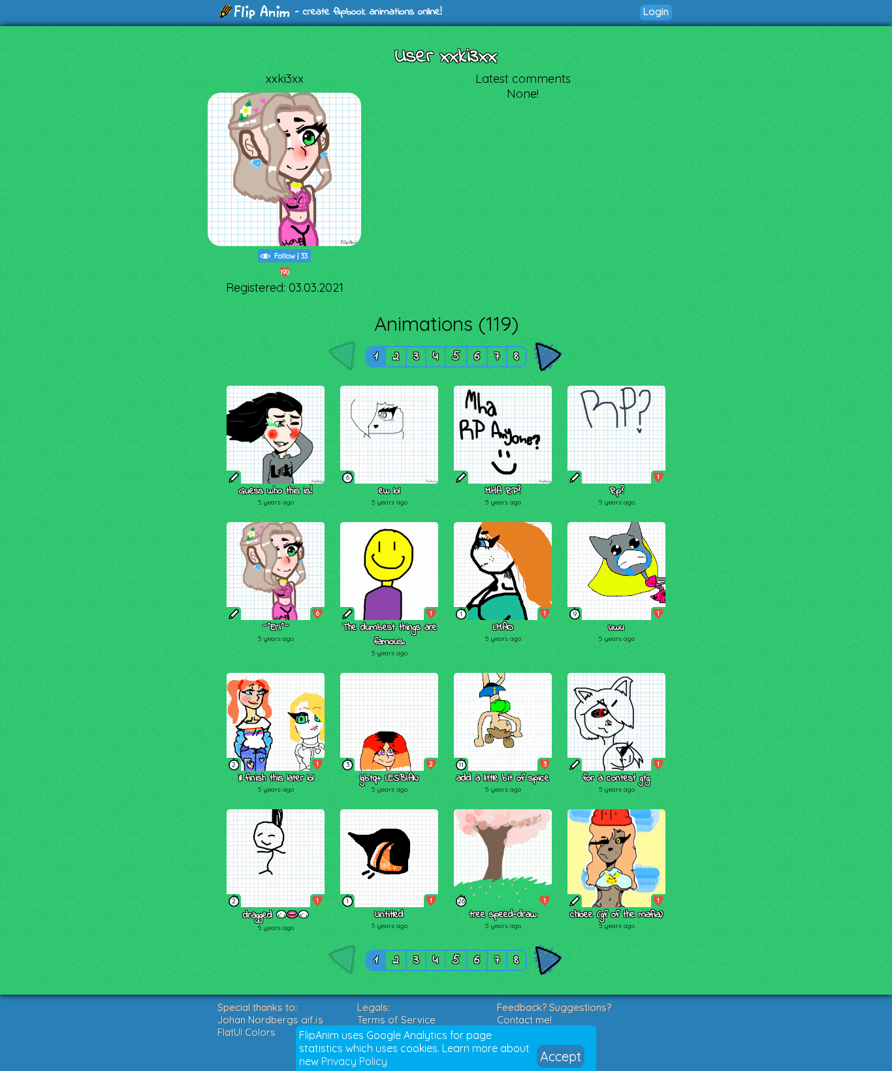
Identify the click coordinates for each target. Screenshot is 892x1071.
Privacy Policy (354, 1061)
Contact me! (524, 1020)
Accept (560, 1056)
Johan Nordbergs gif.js (270, 1020)
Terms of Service (396, 1020)
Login (656, 11)
